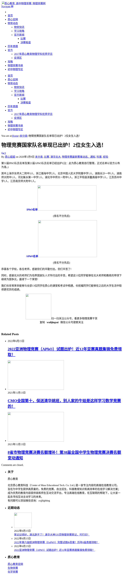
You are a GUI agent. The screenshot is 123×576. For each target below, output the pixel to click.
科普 (99, 156)
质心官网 (13, 19)
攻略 (10, 61)
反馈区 (18, 57)
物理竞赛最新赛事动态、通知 (78, 156)
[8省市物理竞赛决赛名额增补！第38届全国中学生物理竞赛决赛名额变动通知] (36, 440)
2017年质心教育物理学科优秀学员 (33, 54)
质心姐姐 (10, 156)
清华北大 (55, 156)
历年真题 (13, 46)
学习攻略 (19, 31)
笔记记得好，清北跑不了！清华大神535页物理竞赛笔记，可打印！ (52, 534)
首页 (10, 15)
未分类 (39, 156)
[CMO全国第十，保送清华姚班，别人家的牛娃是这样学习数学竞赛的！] (36, 389)
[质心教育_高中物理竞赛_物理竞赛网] (23, 3)
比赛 (23, 38)
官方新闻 (19, 34)
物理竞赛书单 (15, 65)
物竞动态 (13, 23)
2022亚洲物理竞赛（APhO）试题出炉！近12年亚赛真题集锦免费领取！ (54, 550)
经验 (105, 156)
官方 (10, 50)
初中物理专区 (15, 69)
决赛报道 (25, 42)
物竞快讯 (19, 27)
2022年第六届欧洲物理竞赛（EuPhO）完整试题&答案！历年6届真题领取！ (56, 542)
